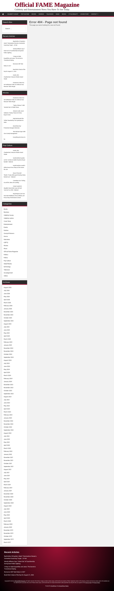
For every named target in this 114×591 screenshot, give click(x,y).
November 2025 (8, 315)
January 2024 (8, 381)
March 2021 (7, 484)
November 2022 (8, 424)
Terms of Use (88, 582)
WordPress (53, 585)
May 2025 (7, 333)
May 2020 (7, 515)
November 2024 (8, 351)
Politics (6, 254)
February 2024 (8, 378)
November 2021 (8, 460)
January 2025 (8, 345)
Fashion (6, 230)
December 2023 (8, 384)
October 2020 (8, 500)
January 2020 (8, 527)
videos (6, 276)
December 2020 (8, 494)
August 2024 (7, 360)
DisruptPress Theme (63, 585)
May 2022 (7, 442)
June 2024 (7, 366)
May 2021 (7, 478)
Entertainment (8, 224)
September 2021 (9, 466)
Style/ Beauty (73, 14)
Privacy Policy (97, 582)
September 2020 (9, 503)
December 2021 (8, 457)
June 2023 (7, 403)
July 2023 (7, 400)
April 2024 (7, 372)
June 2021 (7, 475)
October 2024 (8, 354)
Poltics (6, 257)
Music (57, 14)
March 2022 (7, 448)
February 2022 (8, 451)
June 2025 (7, 330)
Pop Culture (25, 14)
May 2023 (7, 406)
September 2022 (9, 430)
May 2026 (7, 296)
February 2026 (8, 305)
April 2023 (7, 409)
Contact (94, 14)
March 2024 (7, 375)
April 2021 (7, 481)
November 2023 (8, 387)
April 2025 (7, 336)
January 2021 (8, 490)
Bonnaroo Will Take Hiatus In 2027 (14, 572)
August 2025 (7, 324)
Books (64, 14)
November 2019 (8, 533)
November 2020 (8, 497)
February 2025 (8, 342)
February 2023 (8, 415)
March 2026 (7, 302)
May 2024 (7, 369)
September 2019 (9, 539)
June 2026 (7, 293)
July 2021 (7, 472)
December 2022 (8, 421)
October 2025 (8, 318)
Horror (41, 14)
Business (6, 212)
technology (7, 266)
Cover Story (84, 14)
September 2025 (9, 321)
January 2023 (8, 418)
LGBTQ (6, 242)
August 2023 (7, 396)
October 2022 (8, 427)
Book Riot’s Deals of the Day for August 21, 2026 (19, 575)
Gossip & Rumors (9, 233)
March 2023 (7, 412)
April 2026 (7, 299)
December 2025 (8, 311)
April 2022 (7, 445)
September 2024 (9, 357)
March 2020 (7, 521)
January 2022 (8, 454)
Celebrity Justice (9, 218)
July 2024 (7, 363)
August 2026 (7, 287)
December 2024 (8, 348)
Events (6, 227)
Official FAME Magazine (47, 4)
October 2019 (8, 536)
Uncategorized (8, 273)
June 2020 (7, 512)
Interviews (7, 239)
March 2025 (7, 339)
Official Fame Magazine (11, 251)
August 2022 (7, 433)
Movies (34, 14)
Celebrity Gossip (12, 14)
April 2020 (7, 518)
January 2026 (8, 308)
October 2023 (8, 390)
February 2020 (8, 524)
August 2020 (7, 506)
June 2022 (7, 439)
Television (49, 14)
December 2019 (8, 530)
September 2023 (9, 393)
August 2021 (7, 469)
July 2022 (7, 436)
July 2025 (7, 327)
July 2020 (7, 509)
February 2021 (8, 487)
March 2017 (7, 542)
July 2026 (7, 290)
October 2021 (8, 463)
